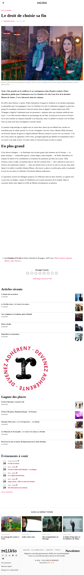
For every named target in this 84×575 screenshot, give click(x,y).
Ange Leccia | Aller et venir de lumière (21, 482)
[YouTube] (12, 555)
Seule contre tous (28, 537)
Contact (58, 550)
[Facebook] (27, 273)
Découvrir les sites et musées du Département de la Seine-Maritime (23, 442)
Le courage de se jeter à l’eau (10, 538)
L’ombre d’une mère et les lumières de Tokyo (71, 538)
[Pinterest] (40, 273)
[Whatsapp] (44, 273)
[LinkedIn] (9, 555)
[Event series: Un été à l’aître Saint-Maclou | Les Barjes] (16, 467)
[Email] (56, 273)
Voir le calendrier (7, 492)
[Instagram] (6, 555)
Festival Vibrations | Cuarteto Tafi (12, 402)
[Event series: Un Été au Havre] (18, 461)
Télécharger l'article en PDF (42, 279)
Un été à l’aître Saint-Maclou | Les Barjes (22, 469)
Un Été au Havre (13, 463)
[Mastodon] (48, 273)
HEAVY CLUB (50, 563)
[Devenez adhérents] (25, 368)
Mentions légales (6, 566)
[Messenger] (31, 273)
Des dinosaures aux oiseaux (17, 488)
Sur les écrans (6, 10)
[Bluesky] (52, 273)
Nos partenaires (6, 563)
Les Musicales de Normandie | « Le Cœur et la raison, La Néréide (23, 432)
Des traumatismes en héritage (50, 538)
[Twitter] (35, 273)
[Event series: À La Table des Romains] (16, 473)
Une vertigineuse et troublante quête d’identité (16, 314)
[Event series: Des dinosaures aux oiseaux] (16, 485)
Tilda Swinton (59, 258)
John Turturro (15, 261)
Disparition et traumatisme (10, 334)
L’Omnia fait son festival (9, 294)
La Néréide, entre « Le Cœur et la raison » (15, 304)
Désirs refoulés (6, 324)
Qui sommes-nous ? (38, 550)
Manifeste (49, 550)
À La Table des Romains (16, 475)
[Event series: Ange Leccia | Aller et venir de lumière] (16, 479)
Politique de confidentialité (9, 570)
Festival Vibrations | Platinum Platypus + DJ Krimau (19, 412)
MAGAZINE (26, 550)
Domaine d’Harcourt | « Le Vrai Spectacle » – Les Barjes (20, 422)
